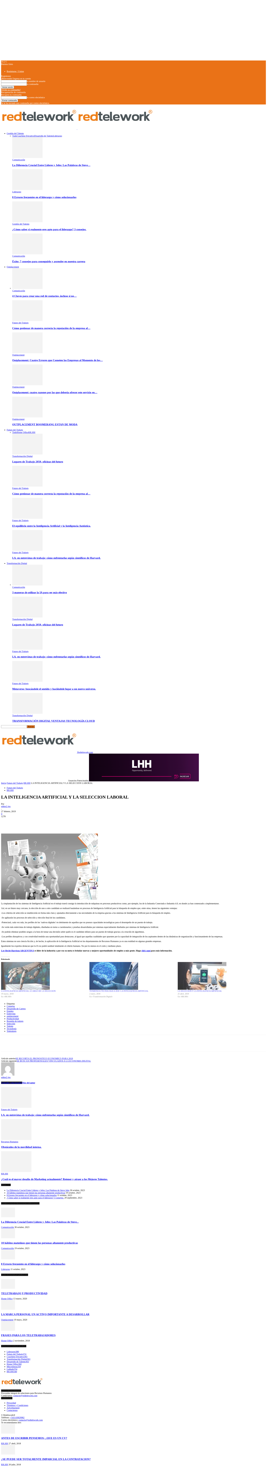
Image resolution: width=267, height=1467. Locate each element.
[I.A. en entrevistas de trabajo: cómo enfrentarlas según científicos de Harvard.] (27, 550)
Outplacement (13, 267)
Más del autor (28, 1083)
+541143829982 (17, 1417)
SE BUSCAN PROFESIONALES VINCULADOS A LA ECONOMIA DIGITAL (54, 1061)
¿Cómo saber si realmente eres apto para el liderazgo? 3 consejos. (49, 229)
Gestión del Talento (15, 133)
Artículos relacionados (11, 1083)
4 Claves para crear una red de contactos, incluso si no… (44, 296)
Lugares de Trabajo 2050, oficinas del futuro (37, 461)
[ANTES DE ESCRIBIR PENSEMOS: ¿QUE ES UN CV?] (8, 1433)
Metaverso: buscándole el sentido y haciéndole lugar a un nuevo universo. (54, 688)
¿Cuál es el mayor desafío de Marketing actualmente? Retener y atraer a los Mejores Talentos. (54, 1179)
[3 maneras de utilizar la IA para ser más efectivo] (27, 585)
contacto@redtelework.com (25, 1395)
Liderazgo (57, 136)
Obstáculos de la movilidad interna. (21, 1147)
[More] (119, 825)
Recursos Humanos (9, 1142)
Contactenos (12, 1410)
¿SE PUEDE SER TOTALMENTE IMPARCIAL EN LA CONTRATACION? (46, 1459)
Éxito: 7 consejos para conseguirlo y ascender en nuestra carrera (48, 261)
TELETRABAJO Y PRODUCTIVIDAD (24, 1293)
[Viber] (108, 825)
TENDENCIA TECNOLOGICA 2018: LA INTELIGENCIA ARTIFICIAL (119, 991)
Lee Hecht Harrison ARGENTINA (17, 951)
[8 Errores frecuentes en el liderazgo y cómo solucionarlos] (27, 189)
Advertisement (13, 1408)
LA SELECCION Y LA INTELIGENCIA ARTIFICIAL (200, 991)
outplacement (12, 1016)
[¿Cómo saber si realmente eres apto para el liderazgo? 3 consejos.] (27, 221)
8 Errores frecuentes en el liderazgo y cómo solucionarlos (44, 197)
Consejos (11, 1006)
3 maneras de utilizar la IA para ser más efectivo (39, 592)
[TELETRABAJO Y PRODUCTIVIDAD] (8, 1288)
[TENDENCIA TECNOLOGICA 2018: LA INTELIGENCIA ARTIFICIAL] (132, 976)
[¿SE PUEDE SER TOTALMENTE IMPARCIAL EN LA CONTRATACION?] (8, 1454)
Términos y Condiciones (17, 1405)
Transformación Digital (22, 456)
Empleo (10, 1011)
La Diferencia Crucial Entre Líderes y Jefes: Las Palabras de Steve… (51, 165)
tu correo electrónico (36, 97)
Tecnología (11, 1028)
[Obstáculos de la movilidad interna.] (16, 1139)
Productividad (13, 1018)
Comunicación (18, 160)
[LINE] (98, 825)
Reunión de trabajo (15, 1021)
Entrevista (11, 1013)
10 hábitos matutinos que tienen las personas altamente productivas (36, 1193)
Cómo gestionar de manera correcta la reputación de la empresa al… (51, 328)
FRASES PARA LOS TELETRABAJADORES (28, 1335)
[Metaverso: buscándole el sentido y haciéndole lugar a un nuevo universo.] (27, 681)
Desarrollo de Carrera (16, 1009)
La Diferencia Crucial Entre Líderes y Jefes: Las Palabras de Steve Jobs (38, 1190)
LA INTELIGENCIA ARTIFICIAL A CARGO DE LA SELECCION (28, 991)
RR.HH (31, 432)
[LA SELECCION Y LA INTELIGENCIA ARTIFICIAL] (220, 976)
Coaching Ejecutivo (25, 136)
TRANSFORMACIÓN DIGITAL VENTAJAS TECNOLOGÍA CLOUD (53, 720)
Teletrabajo (11, 1031)
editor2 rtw (6, 806)
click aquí (146, 951)
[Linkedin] (57, 825)
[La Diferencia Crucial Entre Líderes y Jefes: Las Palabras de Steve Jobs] (27, 157)
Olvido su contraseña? (11, 90)
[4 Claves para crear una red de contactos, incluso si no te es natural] (27, 288)
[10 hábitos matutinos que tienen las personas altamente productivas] (8, 1237)
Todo (14, 136)
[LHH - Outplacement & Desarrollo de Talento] (143, 780)
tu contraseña (32, 84)
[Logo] (39, 128)
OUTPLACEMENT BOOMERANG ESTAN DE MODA (44, 424)
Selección (11, 1023)
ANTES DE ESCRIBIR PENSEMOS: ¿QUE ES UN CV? (34, 1438)
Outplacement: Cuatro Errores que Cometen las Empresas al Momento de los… (57, 360)
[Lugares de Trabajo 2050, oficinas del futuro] (27, 454)
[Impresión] (78, 825)
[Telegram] (88, 825)
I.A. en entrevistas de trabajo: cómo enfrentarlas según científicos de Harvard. (56, 557)
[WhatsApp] (47, 825)
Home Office (22, 432)
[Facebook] (26, 825)
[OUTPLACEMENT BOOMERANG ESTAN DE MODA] (27, 417)
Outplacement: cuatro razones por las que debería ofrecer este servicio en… (54, 392)
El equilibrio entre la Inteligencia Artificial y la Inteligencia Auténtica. (51, 525)
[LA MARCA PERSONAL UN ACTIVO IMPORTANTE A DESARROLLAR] (8, 1309)
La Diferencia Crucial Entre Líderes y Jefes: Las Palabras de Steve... (40, 1221)
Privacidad (11, 1403)
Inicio (3, 783)
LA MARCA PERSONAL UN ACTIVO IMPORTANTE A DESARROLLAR (45, 1314)
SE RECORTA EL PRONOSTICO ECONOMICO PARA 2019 (44, 1058)
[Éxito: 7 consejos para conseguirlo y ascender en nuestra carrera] (27, 253)
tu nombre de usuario (36, 81)
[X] (36, 825)
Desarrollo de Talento (43, 136)
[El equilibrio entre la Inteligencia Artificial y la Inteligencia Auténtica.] (27, 518)
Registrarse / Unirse (15, 71)
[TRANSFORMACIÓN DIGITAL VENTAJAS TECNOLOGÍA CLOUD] (27, 713)
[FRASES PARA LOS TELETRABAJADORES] (8, 1330)
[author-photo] (7, 1075)
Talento (10, 1026)
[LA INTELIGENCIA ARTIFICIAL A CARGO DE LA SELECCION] (44, 976)
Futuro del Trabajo (20, 323)
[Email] (67, 825)
